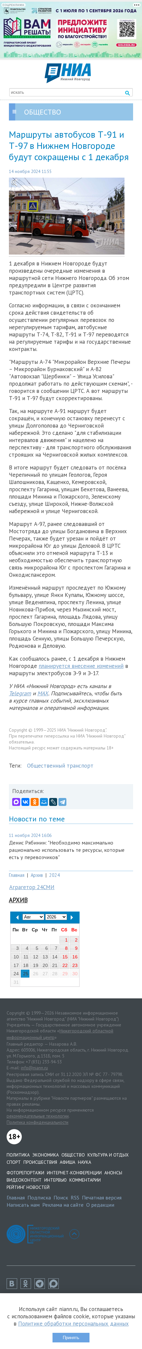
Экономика (45, 1155)
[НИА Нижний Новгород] (68, 81)
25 (25, 973)
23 (75, 965)
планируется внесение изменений (81, 666)
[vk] (13, 1287)
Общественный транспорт (60, 765)
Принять (71, 1337)
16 (75, 956)
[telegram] (41, 1287)
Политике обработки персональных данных (73, 1323)
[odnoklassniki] (27, 1287)
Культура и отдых (108, 1155)
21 (54, 965)
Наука (84, 1162)
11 (25, 956)
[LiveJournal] (53, 802)
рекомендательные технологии (38, 1116)
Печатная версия (102, 1197)
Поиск (60, 1197)
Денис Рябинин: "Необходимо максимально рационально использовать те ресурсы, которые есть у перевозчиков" (66, 849)
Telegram (20, 693)
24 (16, 973)
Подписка (39, 1197)
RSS (75, 1197)
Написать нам (23, 1204)
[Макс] (55, 1287)
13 (45, 956)
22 (65, 965)
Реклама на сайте (63, 1204)
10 (16, 956)
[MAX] (16, 802)
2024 (54, 875)
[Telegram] (62, 802)
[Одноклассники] (35, 802)
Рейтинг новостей (28, 1187)
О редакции (100, 1204)
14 (54, 956)
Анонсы (113, 1173)
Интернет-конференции (74, 1173)
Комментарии (85, 1180)
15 (65, 956)
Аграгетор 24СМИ (31, 887)
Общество (73, 1155)
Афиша (67, 1162)
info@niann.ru (34, 1068)
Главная (16, 875)
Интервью (55, 1180)
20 (45, 965)
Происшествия (40, 1162)
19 (35, 965)
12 (35, 956)
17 (16, 965)
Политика (18, 1155)
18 (25, 965)
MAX (42, 693)
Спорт (14, 1162)
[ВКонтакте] (25, 802)
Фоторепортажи (25, 1173)
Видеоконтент (24, 1180)
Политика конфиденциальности (37, 1122)
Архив (37, 875)
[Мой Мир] (44, 802)
